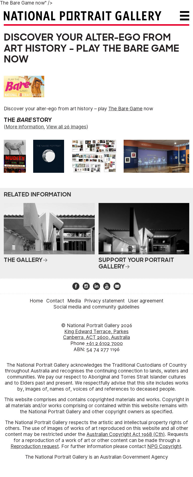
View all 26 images (66, 127)
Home (36, 301)
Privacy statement (104, 301)
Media (74, 301)
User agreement (145, 301)
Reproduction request (35, 446)
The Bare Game (141, 48)
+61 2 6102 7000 (104, 343)
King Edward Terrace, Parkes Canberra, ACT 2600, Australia (96, 334)
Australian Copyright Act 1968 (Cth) (125, 434)
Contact (55, 301)
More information (25, 127)
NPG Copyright (164, 446)
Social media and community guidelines (96, 307)
